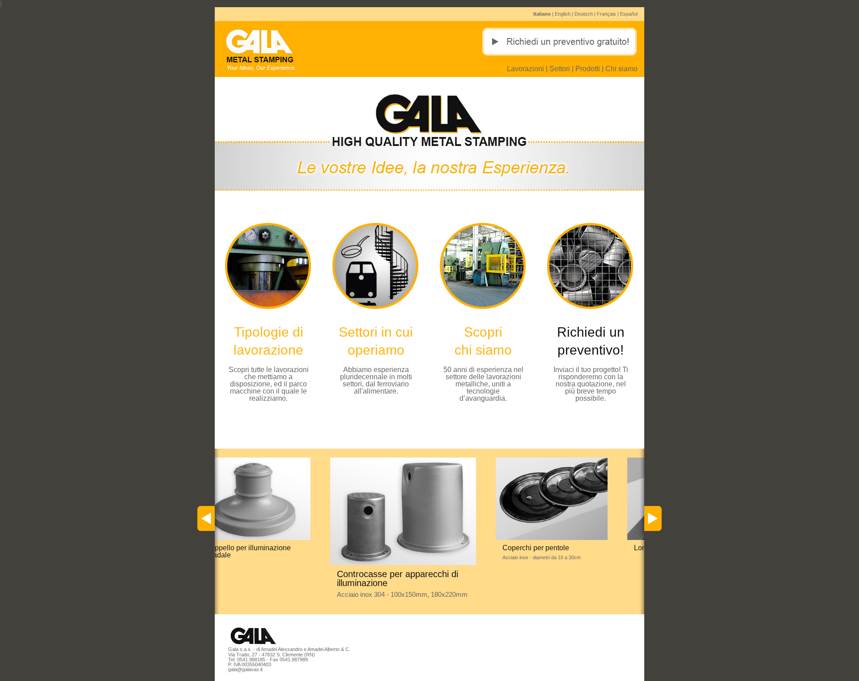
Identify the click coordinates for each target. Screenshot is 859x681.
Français (606, 14)
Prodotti (587, 69)
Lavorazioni (525, 69)
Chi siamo (621, 69)
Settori (559, 69)
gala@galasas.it (245, 669)
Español (629, 14)
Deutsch (583, 14)
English (562, 14)
